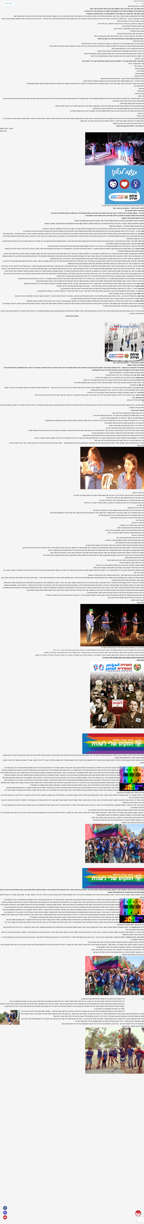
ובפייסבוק (112, 226)
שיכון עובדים (107, 387)
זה (107, 390)
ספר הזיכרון (59, 3)
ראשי (103, 3)
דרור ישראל (50, 3)
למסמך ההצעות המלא (137, 208)
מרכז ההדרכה (80, 3)
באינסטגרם (118, 226)
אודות (97, 3)
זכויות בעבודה (69, 3)
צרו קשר (41, 3)
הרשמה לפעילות (8, 3)
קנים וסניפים (90, 3)
